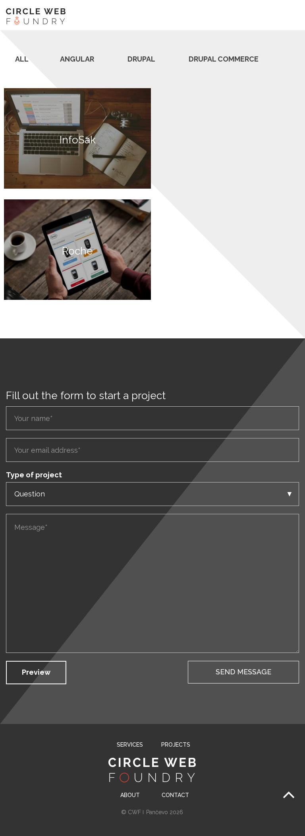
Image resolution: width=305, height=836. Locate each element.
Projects (175, 744)
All (22, 59)
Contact (175, 795)
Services (130, 744)
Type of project (34, 475)
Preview (36, 672)
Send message (243, 672)
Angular (77, 59)
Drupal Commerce (224, 59)
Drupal (141, 59)
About (130, 795)
